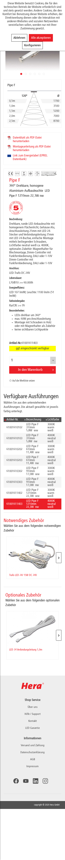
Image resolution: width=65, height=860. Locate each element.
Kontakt (32, 721)
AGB (32, 759)
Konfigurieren (32, 45)
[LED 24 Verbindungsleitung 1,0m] (32, 628)
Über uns (33, 707)
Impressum (32, 766)
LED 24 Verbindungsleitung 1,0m (25, 650)
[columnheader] (13, 419)
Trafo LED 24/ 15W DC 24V (23, 575)
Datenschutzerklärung (32, 752)
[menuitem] (32, 745)
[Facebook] (16, 781)
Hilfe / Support (33, 714)
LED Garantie (32, 728)
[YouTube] (26, 781)
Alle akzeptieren (41, 37)
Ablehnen (19, 37)
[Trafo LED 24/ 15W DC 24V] (32, 554)
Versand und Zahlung (32, 745)
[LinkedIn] (35, 781)
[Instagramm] (45, 781)
